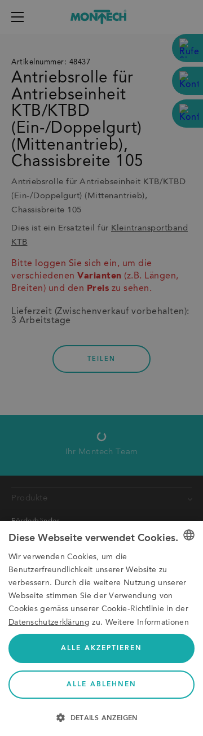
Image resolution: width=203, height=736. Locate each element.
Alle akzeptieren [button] (101, 648)
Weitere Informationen (147, 622)
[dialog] (101, 628)
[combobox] (189, 535)
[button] (101, 717)
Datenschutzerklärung (49, 622)
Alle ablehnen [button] (101, 684)
